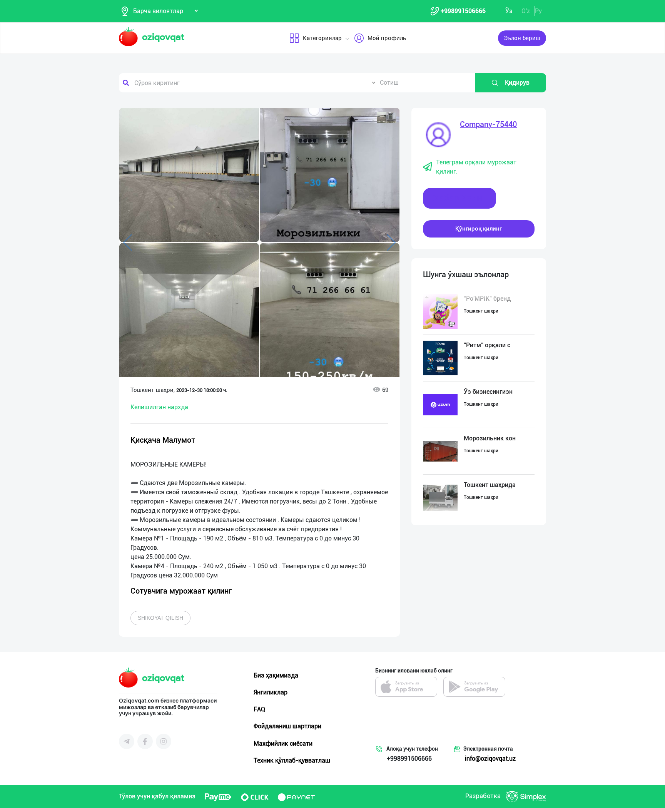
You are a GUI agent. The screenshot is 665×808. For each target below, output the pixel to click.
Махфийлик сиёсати (283, 743)
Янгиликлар (270, 692)
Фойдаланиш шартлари (287, 726)
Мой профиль (387, 38)
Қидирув (517, 82)
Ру (538, 11)
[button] (386, 117)
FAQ (259, 709)
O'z (525, 11)
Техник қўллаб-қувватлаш (292, 760)
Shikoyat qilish (160, 618)
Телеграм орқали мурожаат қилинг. (476, 167)
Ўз (509, 11)
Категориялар (322, 38)
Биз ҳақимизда (276, 675)
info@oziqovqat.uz (490, 758)
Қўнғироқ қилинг (478, 228)
